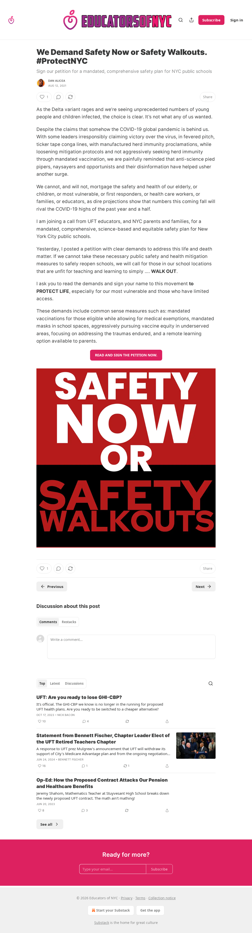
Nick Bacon (66, 715)
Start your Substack (113, 910)
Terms (140, 898)
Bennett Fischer (70, 759)
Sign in (236, 19)
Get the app (150, 910)
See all (46, 824)
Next (200, 586)
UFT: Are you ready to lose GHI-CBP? (79, 697)
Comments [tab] (48, 622)
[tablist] (57, 622)
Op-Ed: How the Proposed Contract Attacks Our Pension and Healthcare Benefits (102, 783)
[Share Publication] (191, 20)
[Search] (181, 20)
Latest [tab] (55, 683)
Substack (101, 922)
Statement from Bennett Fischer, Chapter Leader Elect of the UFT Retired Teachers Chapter (103, 739)
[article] (126, 709)
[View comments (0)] (58, 97)
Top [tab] (42, 683)
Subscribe (211, 19)
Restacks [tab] (69, 622)
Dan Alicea (56, 80)
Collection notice (162, 898)
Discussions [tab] (74, 683)
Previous (55, 586)
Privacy (126, 898)
